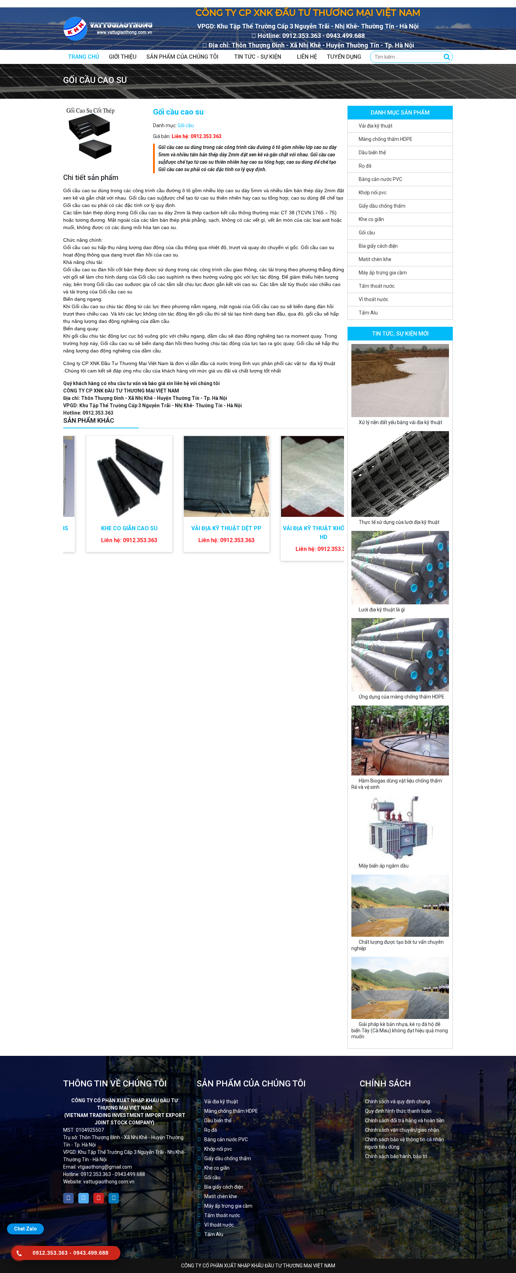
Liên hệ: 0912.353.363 (196, 136)
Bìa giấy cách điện (378, 246)
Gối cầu (186, 125)
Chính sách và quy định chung (397, 1101)
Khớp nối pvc (372, 192)
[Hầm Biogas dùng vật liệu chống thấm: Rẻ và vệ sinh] (400, 740)
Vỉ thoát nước (373, 299)
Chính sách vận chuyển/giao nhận (402, 1130)
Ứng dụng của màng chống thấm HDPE (401, 697)
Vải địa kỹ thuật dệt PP (204, 528)
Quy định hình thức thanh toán (398, 1111)
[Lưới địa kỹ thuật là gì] (400, 567)
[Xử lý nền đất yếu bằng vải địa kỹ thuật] (400, 380)
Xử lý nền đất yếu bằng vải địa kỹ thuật (400, 422)
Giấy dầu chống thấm (382, 206)
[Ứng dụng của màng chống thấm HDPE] (400, 654)
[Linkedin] (113, 1198)
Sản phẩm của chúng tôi (182, 56)
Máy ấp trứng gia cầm (383, 272)
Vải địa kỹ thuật (375, 126)
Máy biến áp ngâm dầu (384, 866)
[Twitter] (83, 1198)
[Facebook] (68, 1198)
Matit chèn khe (375, 259)
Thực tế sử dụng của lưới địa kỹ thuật (399, 522)
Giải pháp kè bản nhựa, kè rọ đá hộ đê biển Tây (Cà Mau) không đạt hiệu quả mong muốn (399, 1030)
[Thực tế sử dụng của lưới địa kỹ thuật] (400, 473)
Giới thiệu (123, 56)
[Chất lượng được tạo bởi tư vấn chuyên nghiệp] (400, 905)
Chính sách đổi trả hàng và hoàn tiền (404, 1120)
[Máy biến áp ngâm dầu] (400, 827)
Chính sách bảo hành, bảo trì (396, 1156)
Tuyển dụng (344, 56)
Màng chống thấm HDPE (385, 139)
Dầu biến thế (372, 152)
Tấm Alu (368, 313)
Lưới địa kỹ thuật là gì (382, 609)
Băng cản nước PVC (380, 179)
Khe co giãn (371, 219)
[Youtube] (98, 1198)
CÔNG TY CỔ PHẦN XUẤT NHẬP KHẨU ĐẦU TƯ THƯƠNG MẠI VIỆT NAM (258, 1265)
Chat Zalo (25, 1229)
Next (340, 421)
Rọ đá (365, 166)
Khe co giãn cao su (106, 528)
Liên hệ (307, 56)
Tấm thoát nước (377, 286)
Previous (331, 421)
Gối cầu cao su (317, 247)
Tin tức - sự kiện (257, 56)
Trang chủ (83, 56)
